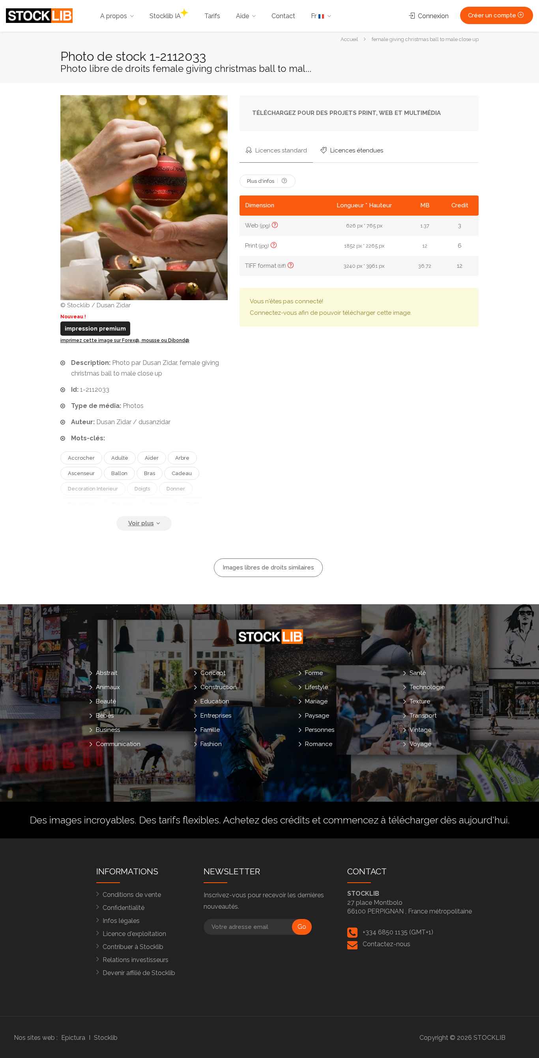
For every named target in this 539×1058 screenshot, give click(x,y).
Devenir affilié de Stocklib (139, 973)
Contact (283, 16)
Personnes (319, 729)
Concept (212, 672)
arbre (182, 458)
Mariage (316, 701)
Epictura (73, 1037)
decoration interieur (93, 489)
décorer (122, 504)
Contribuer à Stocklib (133, 947)
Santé (418, 672)
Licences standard (280, 150)
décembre (81, 504)
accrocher (81, 458)
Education (214, 701)
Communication (118, 743)
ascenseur (81, 473)
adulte (119, 458)
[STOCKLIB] (39, 15)
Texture (420, 701)
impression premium (95, 328)
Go (302, 926)
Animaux (108, 686)
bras (149, 473)
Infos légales (121, 921)
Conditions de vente (132, 894)
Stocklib (106, 1037)
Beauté (106, 701)
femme (160, 504)
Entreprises (215, 715)
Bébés (105, 715)
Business (108, 729)
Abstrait (106, 672)
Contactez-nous (386, 944)
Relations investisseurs (135, 960)
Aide (242, 16)
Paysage (317, 715)
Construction (218, 686)
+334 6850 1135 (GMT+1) (398, 932)
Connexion (432, 16)
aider (152, 458)
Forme (314, 672)
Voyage (420, 743)
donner (176, 489)
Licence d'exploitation (134, 934)
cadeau (182, 473)
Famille (210, 729)
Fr (314, 16)
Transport (423, 715)
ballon (119, 473)
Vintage (420, 729)
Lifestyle (316, 686)
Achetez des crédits (266, 820)
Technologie (427, 686)
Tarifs (212, 16)
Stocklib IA (165, 16)
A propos (113, 16)
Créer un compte (493, 15)
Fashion (211, 743)
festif (192, 504)
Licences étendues (356, 150)
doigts (142, 489)
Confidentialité (123, 907)
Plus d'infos (261, 181)
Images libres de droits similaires (268, 567)
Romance (318, 743)
